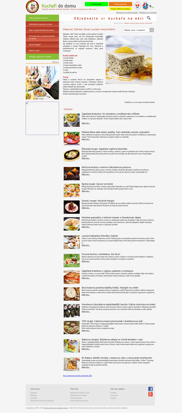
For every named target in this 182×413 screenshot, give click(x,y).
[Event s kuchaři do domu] (42, 99)
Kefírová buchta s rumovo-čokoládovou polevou (106, 167)
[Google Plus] (150, 396)
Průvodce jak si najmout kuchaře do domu (42, 37)
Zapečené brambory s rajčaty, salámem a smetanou (107, 270)
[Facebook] (150, 390)
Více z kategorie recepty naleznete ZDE (77, 376)
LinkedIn (113, 393)
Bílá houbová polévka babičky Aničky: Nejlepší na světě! (110, 287)
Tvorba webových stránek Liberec (56, 408)
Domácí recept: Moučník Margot (98, 200)
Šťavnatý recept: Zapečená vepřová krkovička (104, 148)
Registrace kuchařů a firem (80, 393)
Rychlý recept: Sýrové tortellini (97, 183)
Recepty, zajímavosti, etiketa (40, 56)
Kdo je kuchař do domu (38, 18)
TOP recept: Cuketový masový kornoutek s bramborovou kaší (112, 321)
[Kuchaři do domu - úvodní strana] (32, 13)
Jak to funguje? (35, 44)
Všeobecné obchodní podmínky (42, 401)
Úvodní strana (118, 23)
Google (113, 398)
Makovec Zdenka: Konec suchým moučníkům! (138, 23)
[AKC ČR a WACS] (148, 9)
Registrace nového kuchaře (127, 12)
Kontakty (33, 393)
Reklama (33, 395)
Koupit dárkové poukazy (120, 9)
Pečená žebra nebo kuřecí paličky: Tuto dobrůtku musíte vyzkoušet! (115, 132)
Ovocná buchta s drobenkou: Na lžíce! (101, 254)
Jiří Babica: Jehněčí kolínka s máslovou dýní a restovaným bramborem (117, 357)
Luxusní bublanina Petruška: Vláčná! (100, 235)
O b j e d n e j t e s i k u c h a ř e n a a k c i (110, 18)
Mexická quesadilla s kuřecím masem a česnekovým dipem (111, 217)
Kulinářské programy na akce (40, 24)
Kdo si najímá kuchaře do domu (41, 30)
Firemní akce (97, 4)
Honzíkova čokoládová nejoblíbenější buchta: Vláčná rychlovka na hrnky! (118, 304)
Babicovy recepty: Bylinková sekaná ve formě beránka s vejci (112, 339)
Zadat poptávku (120, 4)
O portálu (33, 398)
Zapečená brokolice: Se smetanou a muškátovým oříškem (110, 113)
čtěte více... (86, 123)
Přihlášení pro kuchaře (148, 12)
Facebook (114, 395)
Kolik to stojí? (34, 50)
